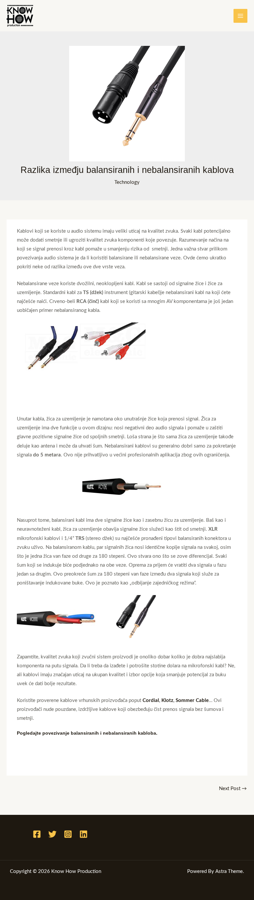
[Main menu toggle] (240, 16)
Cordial (151, 700)
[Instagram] (68, 834)
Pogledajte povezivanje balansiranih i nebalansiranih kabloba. (87, 733)
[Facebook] (37, 834)
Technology (127, 182)
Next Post (233, 788)
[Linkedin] (83, 834)
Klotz (167, 700)
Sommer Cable (192, 700)
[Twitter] (52, 834)
